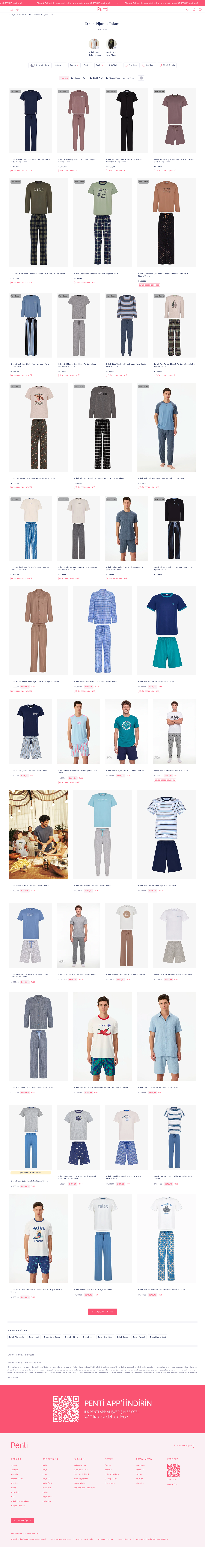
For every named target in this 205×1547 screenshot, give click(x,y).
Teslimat (108, 1470)
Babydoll (15, 1492)
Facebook (140, 1470)
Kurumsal (79, 1459)
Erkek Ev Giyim (34, 15)
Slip (13, 1497)
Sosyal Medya (144, 1459)
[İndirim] (17, 9)
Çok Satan (75, 78)
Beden (73, 65)
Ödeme (108, 1465)
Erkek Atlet (34, 1337)
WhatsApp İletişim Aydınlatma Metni (152, 1539)
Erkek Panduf (139, 1337)
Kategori (58, 65)
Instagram (140, 1465)
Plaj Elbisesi (47, 1497)
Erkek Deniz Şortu (52, 1337)
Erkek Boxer (88, 1337)
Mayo (44, 1470)
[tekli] (141, 78)
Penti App (172, 1459)
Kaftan (45, 1492)
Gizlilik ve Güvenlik (84, 1539)
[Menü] (5, 9)
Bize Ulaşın (110, 1483)
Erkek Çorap (122, 1337)
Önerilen (64, 78)
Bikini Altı (46, 1488)
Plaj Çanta (46, 1501)
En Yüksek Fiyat (113, 78)
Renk (98, 65)
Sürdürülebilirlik (81, 1470)
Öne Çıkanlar (50, 1459)
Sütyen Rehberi (18, 1506)
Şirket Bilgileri (80, 1483)
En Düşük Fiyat (96, 78)
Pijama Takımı (17, 1479)
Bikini (44, 1465)
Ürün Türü (113, 65)
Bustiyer (14, 1483)
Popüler (16, 1459)
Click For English (184, 1445)
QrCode (173, 1470)
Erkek (21, 15)
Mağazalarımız (80, 1465)
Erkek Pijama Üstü (158, 1337)
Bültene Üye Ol (24, 1520)
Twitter (139, 1474)
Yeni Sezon (133, 65)
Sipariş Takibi (111, 1479)
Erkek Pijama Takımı (20, 1501)
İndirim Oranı (128, 78)
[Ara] (11, 9)
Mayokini (46, 1479)
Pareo (44, 1474)
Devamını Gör (13, 1377)
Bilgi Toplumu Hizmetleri (84, 1488)
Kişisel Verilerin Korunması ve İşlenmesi (28, 1539)
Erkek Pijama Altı (16, 1337)
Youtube (139, 1479)
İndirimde (150, 65)
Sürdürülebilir (169, 65)
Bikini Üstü (47, 1483)
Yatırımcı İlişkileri (81, 1474)
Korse (13, 1488)
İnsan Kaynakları (81, 1479)
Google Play (172, 1484)
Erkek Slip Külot (105, 1337)
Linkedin (139, 1483)
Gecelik (14, 1474)
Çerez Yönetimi (124, 1539)
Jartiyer (14, 1470)
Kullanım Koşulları (105, 1539)
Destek (109, 1459)
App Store (171, 1480)
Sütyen (14, 1465)
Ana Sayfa (11, 15)
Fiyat (86, 65)
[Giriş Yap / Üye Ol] (194, 9)
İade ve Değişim (112, 1474)
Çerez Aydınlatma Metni (61, 1539)
